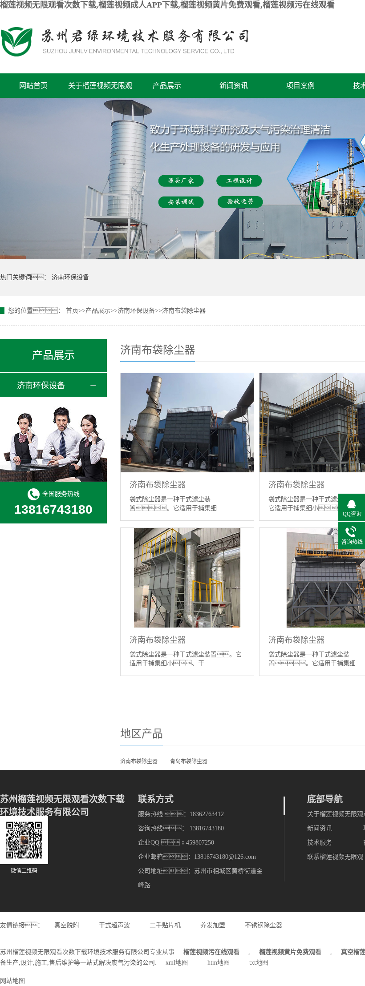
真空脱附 (66, 925)
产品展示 (167, 85)
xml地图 (177, 962)
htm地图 (218, 962)
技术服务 (319, 842)
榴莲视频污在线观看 (211, 952)
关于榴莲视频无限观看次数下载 (100, 90)
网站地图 (12, 981)
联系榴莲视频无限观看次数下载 (335, 858)
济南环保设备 (70, 277)
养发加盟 (212, 925)
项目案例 (300, 85)
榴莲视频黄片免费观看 (290, 952)
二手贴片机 (165, 925)
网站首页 (33, 85)
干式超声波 (114, 925)
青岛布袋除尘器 (188, 761)
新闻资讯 (233, 85)
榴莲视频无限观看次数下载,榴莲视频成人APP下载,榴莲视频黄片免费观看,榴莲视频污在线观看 (167, 4)
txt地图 (258, 962)
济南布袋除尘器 (184, 310)
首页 (72, 310)
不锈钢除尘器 (263, 925)
